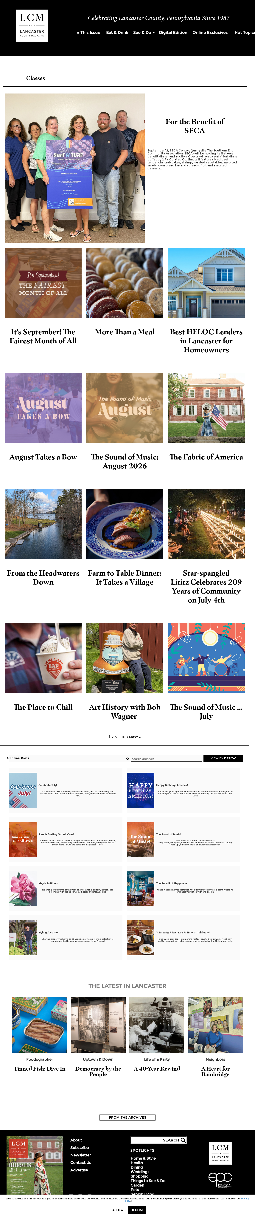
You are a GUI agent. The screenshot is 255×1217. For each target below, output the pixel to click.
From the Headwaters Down (43, 577)
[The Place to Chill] (43, 658)
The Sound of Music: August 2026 (124, 461)
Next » (135, 737)
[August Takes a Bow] (43, 408)
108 (124, 737)
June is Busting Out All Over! (56, 834)
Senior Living (142, 1194)
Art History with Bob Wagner (125, 711)
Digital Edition (173, 32)
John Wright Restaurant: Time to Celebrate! (183, 932)
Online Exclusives (210, 32)
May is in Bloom (48, 883)
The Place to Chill (43, 707)
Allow (118, 1210)
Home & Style (143, 1158)
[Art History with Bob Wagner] (124, 658)
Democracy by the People (98, 1071)
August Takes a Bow (43, 456)
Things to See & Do (148, 1180)
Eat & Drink (117, 32)
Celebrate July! (47, 785)
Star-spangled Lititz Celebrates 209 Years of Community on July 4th (206, 586)
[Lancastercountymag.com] (220, 1163)
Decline (137, 1210)
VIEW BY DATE (221, 758)
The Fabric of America (206, 456)
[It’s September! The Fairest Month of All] (43, 283)
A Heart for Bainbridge (215, 1071)
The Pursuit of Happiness (171, 883)
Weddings (140, 1172)
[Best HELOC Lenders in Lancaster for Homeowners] (206, 283)
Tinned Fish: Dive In (40, 1068)
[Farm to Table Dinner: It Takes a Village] (124, 524)
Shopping (140, 1176)
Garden (137, 1185)
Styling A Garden (49, 932)
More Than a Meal (125, 331)
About (76, 1140)
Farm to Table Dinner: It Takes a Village (125, 577)
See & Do (142, 32)
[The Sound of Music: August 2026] (124, 408)
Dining (137, 1167)
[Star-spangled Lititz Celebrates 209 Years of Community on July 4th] (206, 524)
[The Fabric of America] (206, 408)
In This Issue (87, 32)
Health (137, 1163)
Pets (135, 1189)
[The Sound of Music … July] (206, 658)
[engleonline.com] (220, 1188)
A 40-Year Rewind (157, 1068)
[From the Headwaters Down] (43, 524)
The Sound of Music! (168, 834)
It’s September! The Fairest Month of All (43, 336)
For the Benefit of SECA (195, 126)
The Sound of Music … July (206, 711)
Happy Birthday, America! (172, 785)
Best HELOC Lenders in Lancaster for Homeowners (206, 340)
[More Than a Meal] (124, 283)
